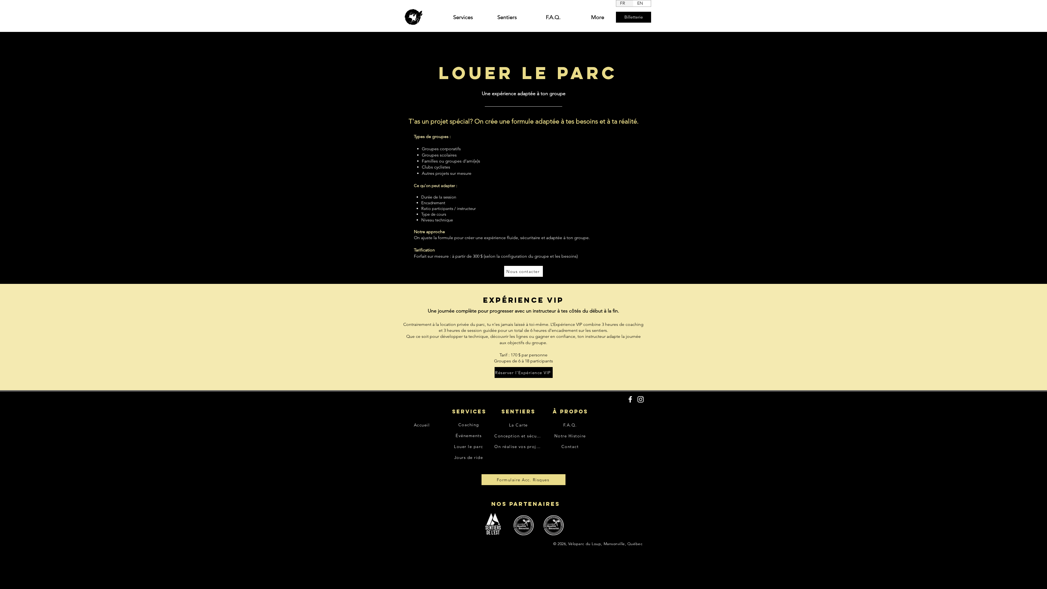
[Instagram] (640, 399)
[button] (455, 17)
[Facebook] (630, 399)
